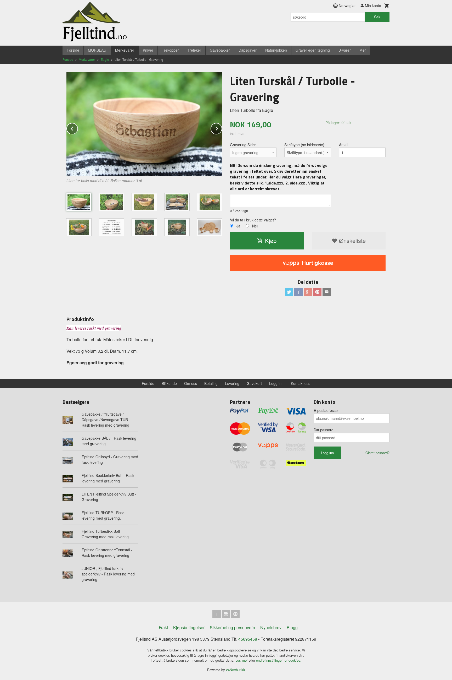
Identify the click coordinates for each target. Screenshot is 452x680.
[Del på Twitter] (289, 292)
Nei (255, 226)
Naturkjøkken (276, 50)
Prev (77, 128)
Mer (362, 50)
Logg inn (276, 383)
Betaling (211, 383)
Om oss (190, 383)
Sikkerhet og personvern (232, 627)
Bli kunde (169, 383)
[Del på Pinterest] (317, 292)
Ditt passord (324, 429)
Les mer (242, 660)
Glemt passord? (377, 452)
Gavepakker (220, 50)
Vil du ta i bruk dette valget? (253, 219)
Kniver (148, 50)
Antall (343, 144)
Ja (238, 226)
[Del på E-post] (327, 292)
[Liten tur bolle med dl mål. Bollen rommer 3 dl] (144, 124)
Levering (232, 383)
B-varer (344, 50)
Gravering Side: (243, 144)
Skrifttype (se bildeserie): (304, 144)
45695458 (247, 639)
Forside (73, 50)
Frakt (163, 627)
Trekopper (170, 50)
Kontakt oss (300, 383)
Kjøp (270, 240)
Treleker (194, 50)
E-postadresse (326, 410)
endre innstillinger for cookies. (278, 660)
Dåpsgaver (248, 50)
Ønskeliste (351, 240)
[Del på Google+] (308, 292)
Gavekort (254, 383)
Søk (377, 16)
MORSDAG (97, 50)
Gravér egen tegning (313, 50)
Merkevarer (124, 50)
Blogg (292, 627)
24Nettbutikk (235, 669)
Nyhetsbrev (270, 627)
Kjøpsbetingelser (189, 627)
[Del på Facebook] (298, 292)
